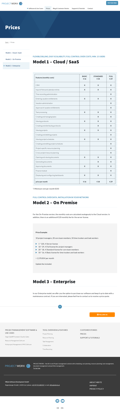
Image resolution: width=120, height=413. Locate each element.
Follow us (103, 315)
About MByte (96, 382)
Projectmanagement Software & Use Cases (21, 331)
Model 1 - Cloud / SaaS (14, 53)
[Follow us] (57, 401)
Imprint (93, 385)
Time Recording (47, 349)
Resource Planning (48, 338)
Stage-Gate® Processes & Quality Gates (17, 337)
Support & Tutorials (78, 8)
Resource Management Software (15, 341)
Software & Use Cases (36, 8)
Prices (48, 8)
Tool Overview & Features (55, 330)
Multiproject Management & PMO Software (18, 344)
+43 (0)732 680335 (38, 385)
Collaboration (47, 345)
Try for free (112, 3)
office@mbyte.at (55, 385)
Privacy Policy (97, 389)
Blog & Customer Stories (61, 8)
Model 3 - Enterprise (13, 66)
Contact (90, 8)
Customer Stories (88, 330)
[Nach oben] (60, 307)
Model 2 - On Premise (13, 59)
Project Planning (48, 334)
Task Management (48, 341)
